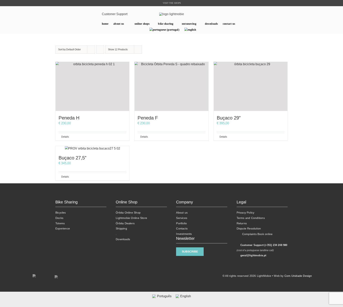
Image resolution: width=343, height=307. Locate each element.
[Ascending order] (100, 50)
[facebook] (71, 14)
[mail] (90, 14)
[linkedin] (78, 14)
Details (65, 136)
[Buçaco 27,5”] (92, 148)
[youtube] (84, 14)
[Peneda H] (92, 86)
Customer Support (114, 14)
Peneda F (148, 117)
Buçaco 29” (229, 117)
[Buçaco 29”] (250, 86)
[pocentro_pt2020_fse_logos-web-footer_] (82, 276)
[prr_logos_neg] (38, 275)
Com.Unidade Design (298, 275)
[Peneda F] (171, 86)
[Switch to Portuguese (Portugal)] (164, 30)
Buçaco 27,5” (72, 157)
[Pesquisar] (285, 14)
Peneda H (69, 117)
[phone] (96, 14)
